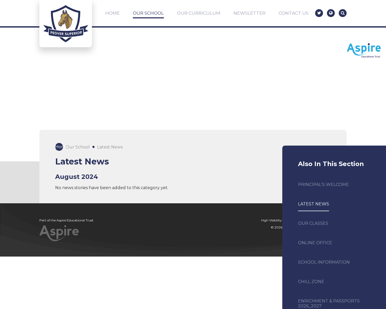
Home (59, 146)
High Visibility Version (277, 220)
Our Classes (313, 223)
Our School (78, 147)
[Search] (343, 13)
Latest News (110, 147)
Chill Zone (311, 281)
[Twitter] (319, 13)
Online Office (315, 242)
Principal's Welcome (323, 184)
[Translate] (331, 13)
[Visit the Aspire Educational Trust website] (364, 51)
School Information (324, 262)
